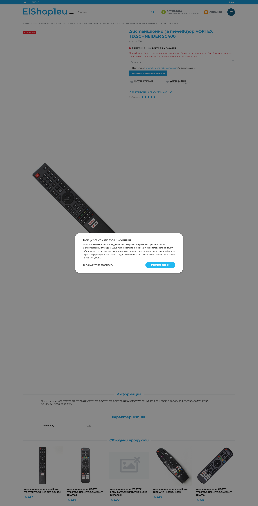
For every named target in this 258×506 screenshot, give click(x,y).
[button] (98, 265)
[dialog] (129, 253)
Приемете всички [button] (160, 265)
